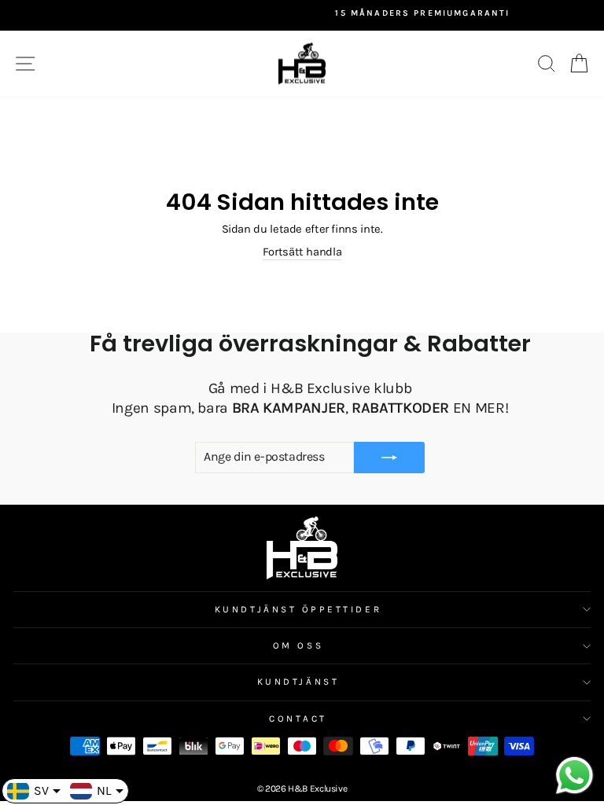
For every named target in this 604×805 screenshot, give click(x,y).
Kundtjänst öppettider (298, 609)
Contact (298, 718)
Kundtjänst (298, 681)
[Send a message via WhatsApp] (574, 775)
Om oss (298, 645)
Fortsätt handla (302, 252)
